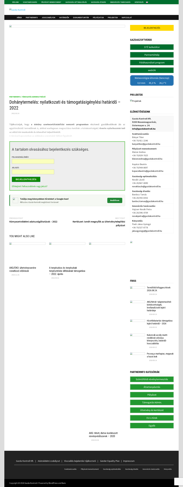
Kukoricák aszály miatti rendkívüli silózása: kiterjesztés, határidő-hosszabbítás (157, 339)
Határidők (64, 17)
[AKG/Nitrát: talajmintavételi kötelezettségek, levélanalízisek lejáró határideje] (137, 302)
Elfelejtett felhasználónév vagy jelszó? (29, 186)
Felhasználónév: (20, 157)
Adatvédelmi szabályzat (49, 460)
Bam (64, 483)
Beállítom (114, 200)
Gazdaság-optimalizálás (76, 2)
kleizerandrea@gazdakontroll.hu (147, 158)
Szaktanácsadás (30, 2)
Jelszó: (15, 168)
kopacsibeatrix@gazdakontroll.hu (147, 171)
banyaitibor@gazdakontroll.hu (146, 143)
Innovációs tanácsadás (120, 2)
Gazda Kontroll (31, 483)
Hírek (19, 17)
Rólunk (15, 2)
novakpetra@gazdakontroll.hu (146, 216)
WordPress (53, 483)
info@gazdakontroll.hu (143, 128)
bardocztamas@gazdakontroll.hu (147, 201)
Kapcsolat (127, 17)
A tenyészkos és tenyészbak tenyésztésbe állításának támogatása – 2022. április (67, 271)
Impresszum (129, 460)
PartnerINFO (32, 17)
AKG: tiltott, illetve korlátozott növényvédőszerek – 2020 (103, 435)
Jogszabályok (48, 17)
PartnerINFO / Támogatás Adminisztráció (27, 97)
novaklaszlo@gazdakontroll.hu (146, 186)
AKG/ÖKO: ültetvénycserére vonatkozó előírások (22, 269)
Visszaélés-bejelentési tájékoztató (80, 460)
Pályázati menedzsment (51, 2)
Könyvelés (139, 2)
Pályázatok (98, 17)
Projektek (113, 17)
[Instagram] (172, 1)
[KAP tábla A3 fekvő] (151, 256)
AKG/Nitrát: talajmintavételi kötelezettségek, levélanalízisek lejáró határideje (159, 306)
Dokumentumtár (81, 17)
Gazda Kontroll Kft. (25, 460)
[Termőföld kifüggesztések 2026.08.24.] (137, 287)
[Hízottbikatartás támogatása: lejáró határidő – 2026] (137, 321)
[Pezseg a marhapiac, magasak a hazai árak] (137, 354)
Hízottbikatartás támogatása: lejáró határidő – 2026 (160, 322)
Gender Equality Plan (110, 460)
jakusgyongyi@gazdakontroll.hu (147, 230)
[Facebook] (169, 1)
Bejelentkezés (26, 179)
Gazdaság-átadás (98, 2)
